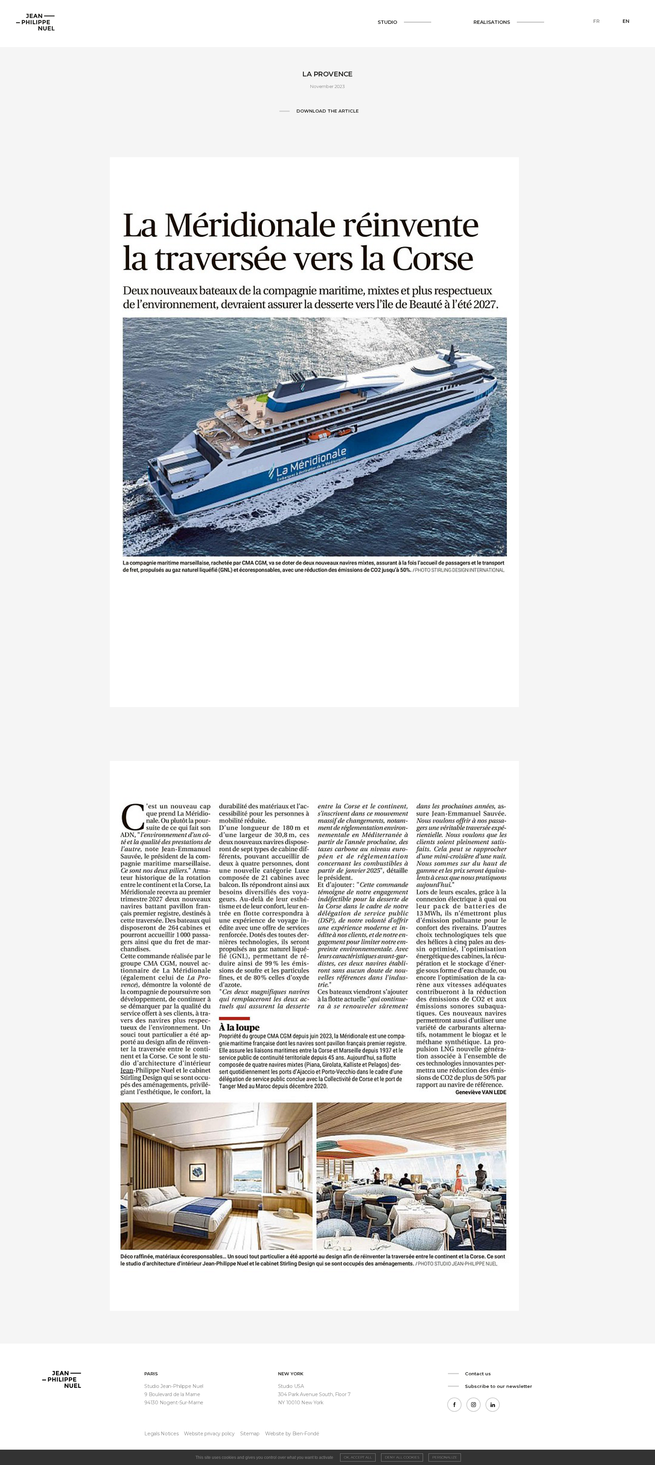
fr (596, 21)
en (626, 21)
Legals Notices (161, 1434)
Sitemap (250, 1434)
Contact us (478, 1373)
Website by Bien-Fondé (292, 1434)
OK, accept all (358, 1457)
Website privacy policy (209, 1434)
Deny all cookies (402, 1457)
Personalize (444, 1457)
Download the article (327, 111)
